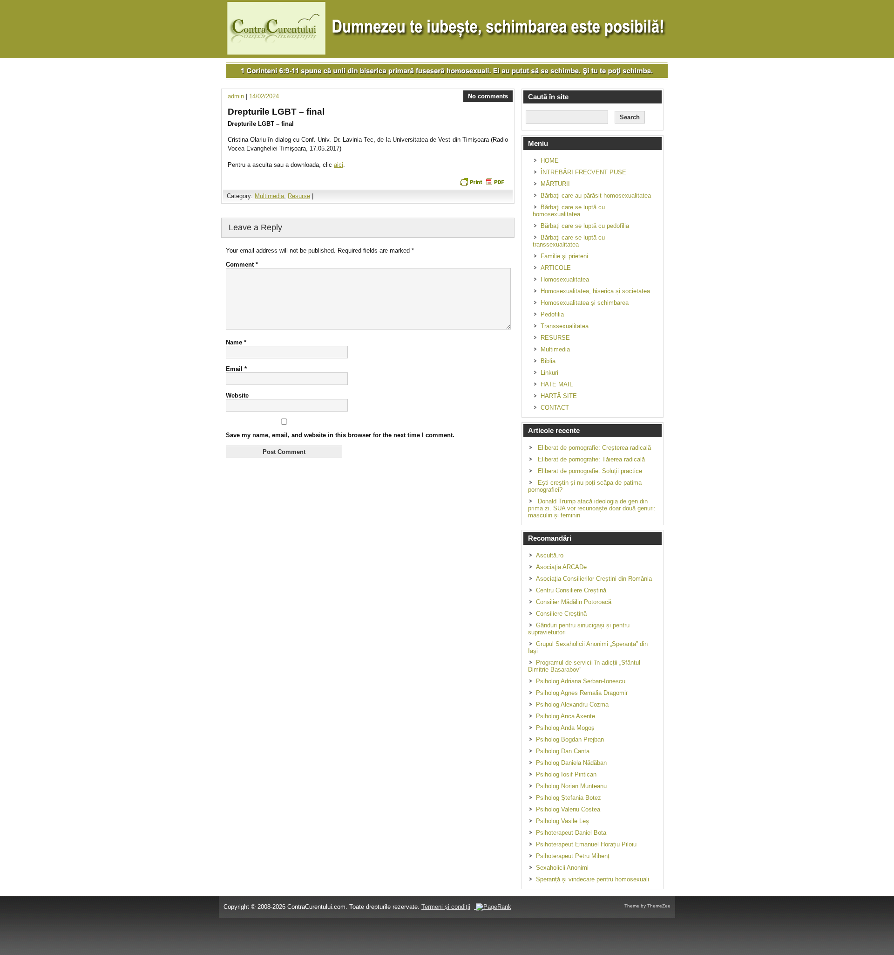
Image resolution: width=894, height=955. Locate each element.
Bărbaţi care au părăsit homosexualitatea (596, 195)
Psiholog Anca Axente (565, 716)
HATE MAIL (557, 384)
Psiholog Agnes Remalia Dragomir (582, 692)
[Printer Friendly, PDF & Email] (482, 181)
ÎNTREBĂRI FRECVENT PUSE (583, 172)
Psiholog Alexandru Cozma (572, 704)
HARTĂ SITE (559, 395)
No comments (488, 96)
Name (236, 342)
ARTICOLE (556, 267)
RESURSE (555, 337)
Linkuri (549, 372)
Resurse (299, 195)
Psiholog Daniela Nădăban (571, 762)
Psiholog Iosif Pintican (566, 774)
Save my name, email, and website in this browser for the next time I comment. (340, 435)
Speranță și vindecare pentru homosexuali (592, 879)
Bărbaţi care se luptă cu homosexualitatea (569, 211)
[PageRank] (492, 906)
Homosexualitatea (565, 279)
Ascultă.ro (549, 555)
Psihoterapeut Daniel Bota (571, 832)
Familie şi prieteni (564, 256)
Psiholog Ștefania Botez (568, 797)
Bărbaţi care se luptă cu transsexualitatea (569, 241)
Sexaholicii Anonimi (562, 867)
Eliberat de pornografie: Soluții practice (590, 470)
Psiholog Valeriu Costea (568, 809)
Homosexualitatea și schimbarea (585, 302)
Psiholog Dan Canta (562, 751)
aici (338, 164)
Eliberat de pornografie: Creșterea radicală (594, 447)
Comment (242, 264)
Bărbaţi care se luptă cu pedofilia (585, 225)
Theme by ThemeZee (647, 905)
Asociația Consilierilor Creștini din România (594, 578)
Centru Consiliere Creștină (571, 590)
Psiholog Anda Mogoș (565, 727)
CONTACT (555, 407)
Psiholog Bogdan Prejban (570, 739)
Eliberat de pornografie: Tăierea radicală (591, 459)
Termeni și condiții (445, 906)
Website (237, 395)
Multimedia (269, 195)
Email (236, 368)
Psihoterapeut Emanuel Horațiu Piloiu (586, 844)
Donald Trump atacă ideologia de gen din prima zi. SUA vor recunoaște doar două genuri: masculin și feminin (592, 508)
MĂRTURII (555, 183)
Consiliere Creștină (561, 613)
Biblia (548, 360)
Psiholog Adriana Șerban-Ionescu (580, 681)
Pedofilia (552, 314)
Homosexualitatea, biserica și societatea (595, 291)
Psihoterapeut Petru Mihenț (573, 855)
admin (236, 96)
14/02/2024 (264, 96)
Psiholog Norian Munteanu (571, 786)
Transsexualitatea (565, 326)
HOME (550, 160)
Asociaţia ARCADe (561, 566)
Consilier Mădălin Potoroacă (573, 601)
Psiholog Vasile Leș (562, 821)
